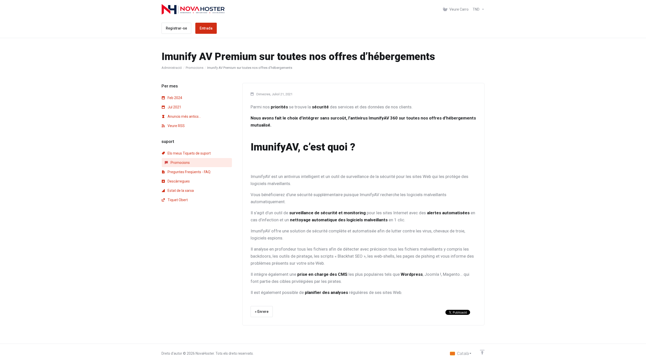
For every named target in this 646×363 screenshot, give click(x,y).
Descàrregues (178, 181)
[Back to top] (482, 352)
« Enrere (261, 312)
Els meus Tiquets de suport (189, 153)
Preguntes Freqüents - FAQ (188, 172)
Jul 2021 (174, 107)
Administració (172, 68)
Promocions (194, 68)
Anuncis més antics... (184, 116)
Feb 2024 (174, 98)
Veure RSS (176, 126)
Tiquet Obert (177, 200)
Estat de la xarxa (180, 191)
